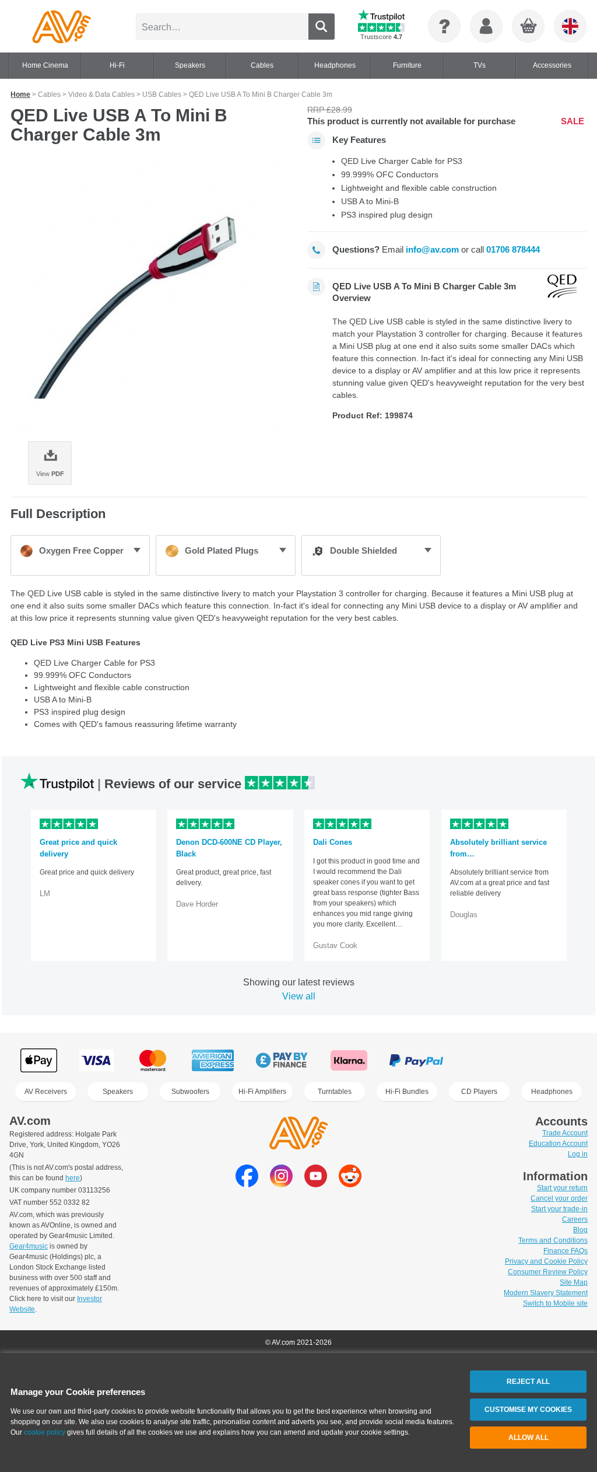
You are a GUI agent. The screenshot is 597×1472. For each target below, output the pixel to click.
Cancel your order (559, 1198)
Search (321, 26)
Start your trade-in (559, 1209)
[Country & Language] (570, 26)
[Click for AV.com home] (61, 26)
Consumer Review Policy (548, 1272)
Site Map (574, 1282)
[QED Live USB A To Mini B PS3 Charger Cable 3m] (150, 296)
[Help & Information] (444, 26)
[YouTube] (315, 1184)
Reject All (528, 1381)
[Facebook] (247, 1184)
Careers (575, 1219)
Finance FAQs (565, 1251)
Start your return (562, 1188)
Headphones (552, 1092)
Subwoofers (190, 1092)
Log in (578, 1154)
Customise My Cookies (528, 1409)
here (72, 1178)
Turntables (335, 1092)
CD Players (479, 1092)
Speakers (118, 1092)
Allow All (528, 1437)
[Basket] (528, 27)
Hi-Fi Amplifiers (262, 1092)
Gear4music (28, 1246)
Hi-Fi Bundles (407, 1092)
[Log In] (486, 26)
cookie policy (44, 1432)
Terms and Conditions (553, 1240)
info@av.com (432, 249)
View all (298, 996)
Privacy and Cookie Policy (546, 1261)
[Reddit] (350, 1184)
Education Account (558, 1143)
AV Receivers (45, 1092)
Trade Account (565, 1133)
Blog (580, 1230)
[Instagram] (281, 1184)
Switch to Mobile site (555, 1303)
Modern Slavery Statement (546, 1293)
